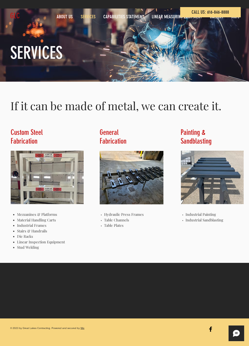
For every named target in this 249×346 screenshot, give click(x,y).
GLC (15, 15)
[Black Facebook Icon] (210, 329)
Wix (82, 328)
